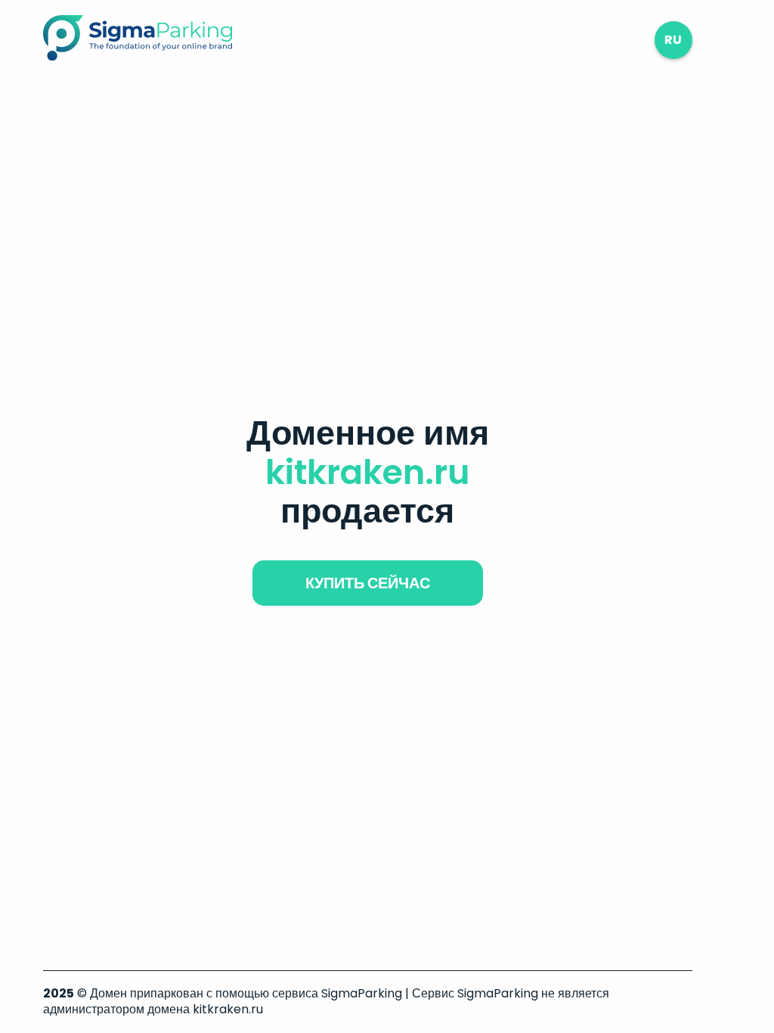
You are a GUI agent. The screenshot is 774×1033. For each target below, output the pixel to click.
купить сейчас (367, 583)
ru (673, 39)
